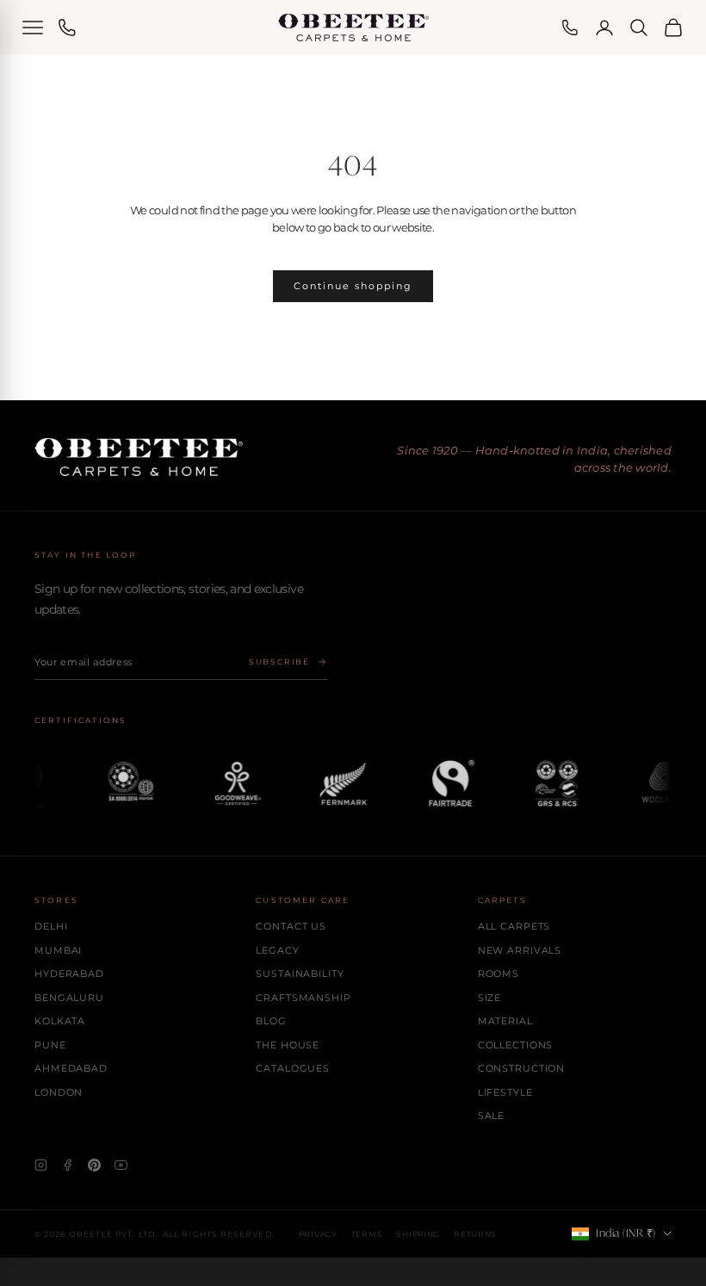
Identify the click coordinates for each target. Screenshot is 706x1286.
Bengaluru (69, 998)
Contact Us (291, 926)
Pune (50, 1045)
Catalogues (293, 1068)
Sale (491, 1116)
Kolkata (59, 1021)
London (58, 1092)
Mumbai (58, 950)
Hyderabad (69, 974)
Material (505, 1021)
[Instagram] (40, 1165)
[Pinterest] (94, 1165)
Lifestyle (505, 1092)
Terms (367, 1234)
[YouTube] (121, 1165)
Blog (271, 1021)
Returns (475, 1234)
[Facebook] (67, 1165)
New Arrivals (520, 950)
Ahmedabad (71, 1068)
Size (490, 998)
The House (287, 1045)
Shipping (418, 1234)
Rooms (498, 974)
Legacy (277, 950)
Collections (516, 1045)
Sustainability (300, 974)
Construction (522, 1068)
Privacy (318, 1234)
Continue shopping (353, 286)
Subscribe (279, 661)
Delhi (50, 926)
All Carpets (514, 926)
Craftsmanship (303, 998)
